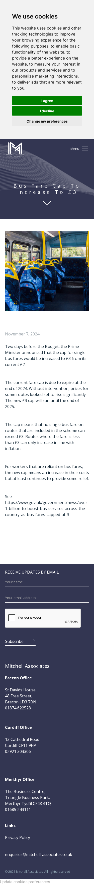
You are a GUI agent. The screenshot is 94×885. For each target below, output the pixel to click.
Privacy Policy (17, 837)
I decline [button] (47, 111)
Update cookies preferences (25, 881)
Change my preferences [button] (47, 121)
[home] (15, 149)
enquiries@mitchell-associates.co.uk (38, 854)
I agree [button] (47, 101)
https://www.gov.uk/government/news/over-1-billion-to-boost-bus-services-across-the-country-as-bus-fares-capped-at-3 (47, 508)
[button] (79, 149)
